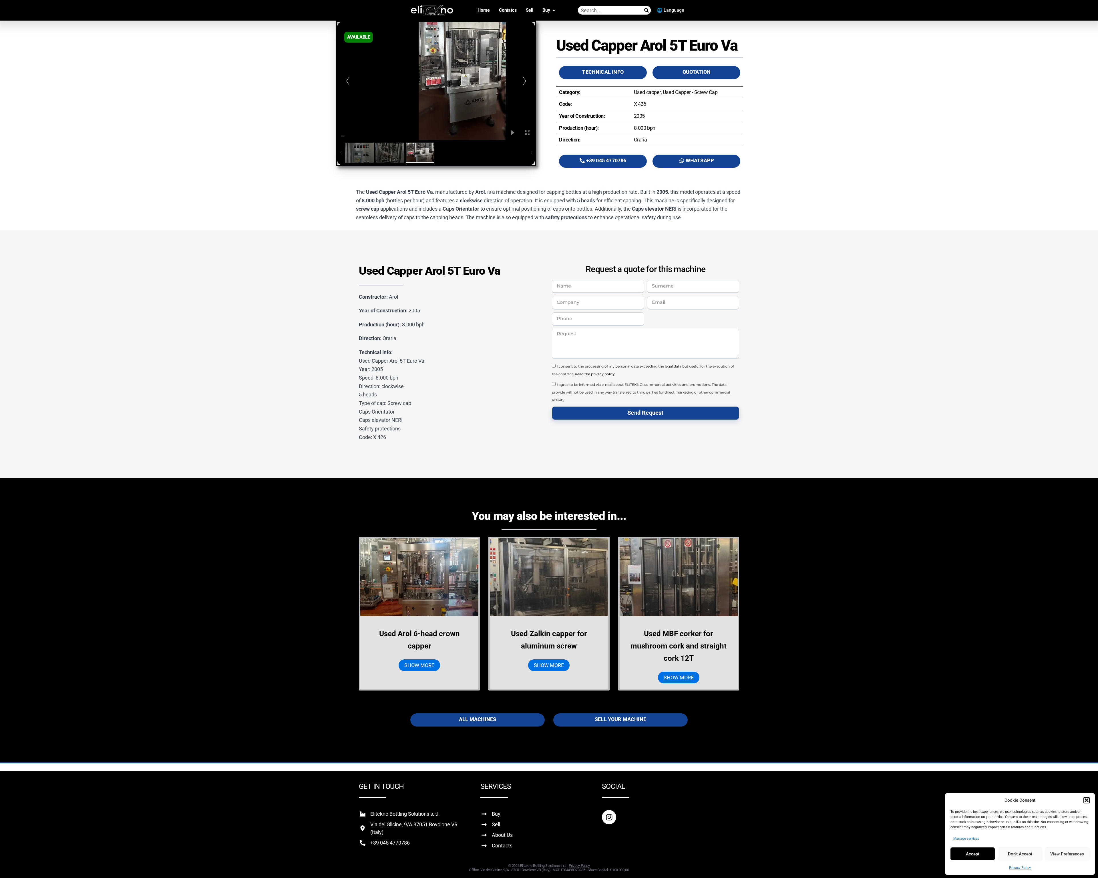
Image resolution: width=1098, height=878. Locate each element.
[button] (1086, 800)
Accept (972, 854)
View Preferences (1067, 854)
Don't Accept (1020, 854)
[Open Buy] (554, 10)
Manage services (966, 839)
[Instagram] (609, 817)
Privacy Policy (1020, 868)
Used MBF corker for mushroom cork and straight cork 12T (678, 646)
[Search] (646, 10)
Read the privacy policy (595, 374)
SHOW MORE (419, 665)
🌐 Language (670, 10)
